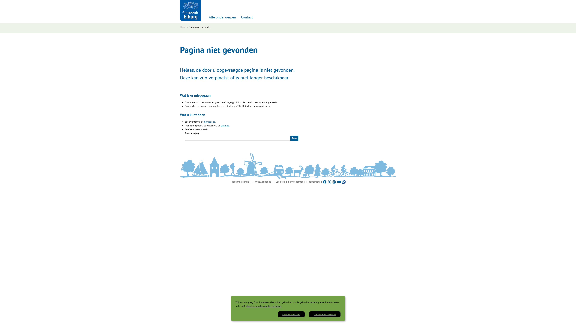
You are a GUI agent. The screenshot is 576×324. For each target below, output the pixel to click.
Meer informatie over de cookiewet (263, 306)
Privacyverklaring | (263, 181)
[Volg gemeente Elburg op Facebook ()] (324, 181)
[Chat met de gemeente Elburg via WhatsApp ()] (344, 181)
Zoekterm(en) (192, 133)
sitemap (225, 125)
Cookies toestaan (291, 314)
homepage (209, 121)
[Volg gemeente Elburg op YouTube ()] (339, 181)
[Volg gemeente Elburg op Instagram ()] (334, 181)
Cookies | (280, 181)
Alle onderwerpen (222, 17)
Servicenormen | (296, 181)
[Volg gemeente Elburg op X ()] (329, 181)
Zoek (294, 138)
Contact (247, 17)
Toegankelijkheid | (241, 181)
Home (183, 27)
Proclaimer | (314, 181)
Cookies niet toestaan (325, 314)
